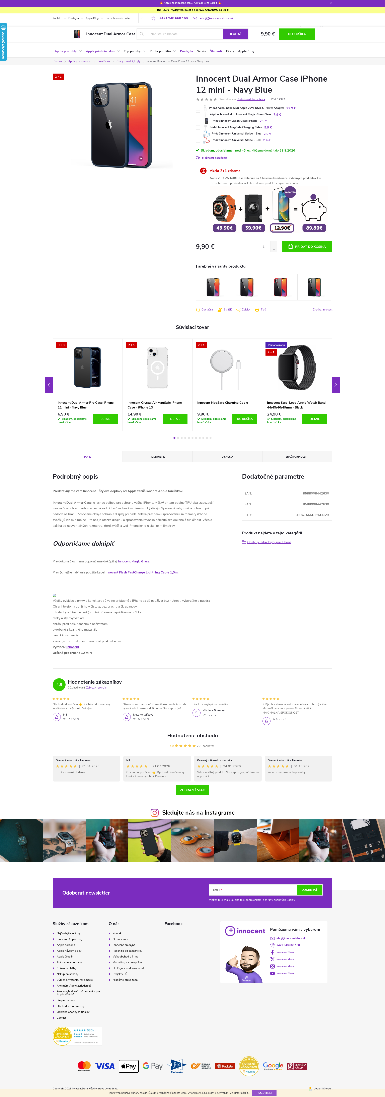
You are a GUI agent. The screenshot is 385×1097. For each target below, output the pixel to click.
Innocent (72, 647)
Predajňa (73, 18)
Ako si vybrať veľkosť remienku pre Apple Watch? (78, 993)
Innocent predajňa (124, 945)
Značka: (322, 309)
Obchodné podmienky (70, 1006)
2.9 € (263, 121)
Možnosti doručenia (214, 158)
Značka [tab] (297, 456)
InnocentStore (285, 952)
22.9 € (291, 108)
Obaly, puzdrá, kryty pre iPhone (269, 542)
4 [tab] (185, 438)
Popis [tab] (87, 456)
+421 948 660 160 (288, 945)
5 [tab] (189, 438)
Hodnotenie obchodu (117, 18)
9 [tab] (203, 438)
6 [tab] (192, 438)
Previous (49, 385)
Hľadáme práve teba (125, 980)
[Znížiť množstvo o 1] (274, 249)
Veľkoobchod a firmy (125, 956)
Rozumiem (264, 1093)
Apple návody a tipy (69, 950)
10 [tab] (207, 438)
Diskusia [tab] (227, 456)
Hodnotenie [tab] (157, 456)
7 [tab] (196, 438)
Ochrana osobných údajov (73, 1012)
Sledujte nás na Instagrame (198, 813)
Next (336, 385)
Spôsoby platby (66, 968)
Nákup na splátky (67, 974)
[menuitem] (68, 51)
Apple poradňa (66, 945)
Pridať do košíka (310, 247)
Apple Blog (92, 18)
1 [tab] (174, 438)
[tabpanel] (88, 385)
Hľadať (235, 34)
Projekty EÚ (120, 974)
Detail (105, 419)
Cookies (62, 1017)
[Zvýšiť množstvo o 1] (274, 244)
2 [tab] (178, 438)
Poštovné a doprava (69, 962)
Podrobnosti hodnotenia (251, 99)
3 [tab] (182, 438)
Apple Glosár (65, 956)
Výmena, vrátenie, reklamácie (75, 980)
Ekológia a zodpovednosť (128, 968)
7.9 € (277, 114)
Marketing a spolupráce (127, 962)
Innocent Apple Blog (69, 939)
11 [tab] (211, 438)
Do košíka (297, 34)
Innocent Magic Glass (133, 561)
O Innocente (120, 939)
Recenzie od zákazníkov (127, 950)
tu (248, 1093)
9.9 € (268, 127)
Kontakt (57, 18)
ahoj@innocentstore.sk (291, 938)
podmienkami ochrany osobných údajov (270, 900)
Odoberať (309, 890)
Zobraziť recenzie (96, 688)
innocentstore (285, 959)
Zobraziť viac (192, 790)
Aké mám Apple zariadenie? (74, 985)
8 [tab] (200, 438)
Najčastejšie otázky (68, 933)
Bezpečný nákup (67, 1000)
